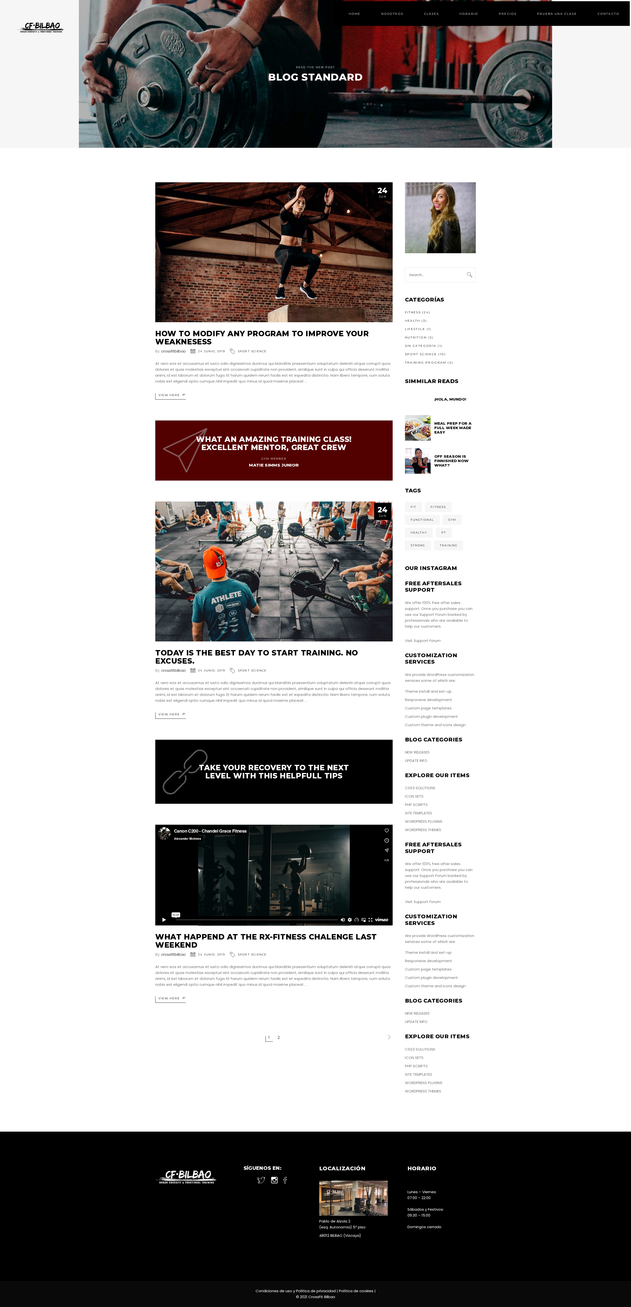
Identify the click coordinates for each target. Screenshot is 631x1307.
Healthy (419, 532)
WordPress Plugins (423, 821)
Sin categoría (421, 346)
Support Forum (433, 614)
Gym (452, 519)
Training (449, 545)
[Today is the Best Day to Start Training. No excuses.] (274, 571)
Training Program (425, 362)
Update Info (416, 760)
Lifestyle (415, 329)
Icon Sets (414, 796)
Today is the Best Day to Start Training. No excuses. (256, 657)
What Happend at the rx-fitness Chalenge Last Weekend (266, 941)
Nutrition (416, 337)
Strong (418, 545)
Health (412, 320)
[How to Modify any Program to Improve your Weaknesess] (274, 252)
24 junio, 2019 (211, 351)
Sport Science (252, 351)
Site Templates (418, 813)
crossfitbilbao (173, 351)
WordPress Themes (423, 829)
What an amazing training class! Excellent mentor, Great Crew (274, 443)
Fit (414, 507)
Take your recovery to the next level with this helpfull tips (274, 771)
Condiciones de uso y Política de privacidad (296, 1290)
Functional (422, 519)
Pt (443, 532)
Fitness (413, 312)
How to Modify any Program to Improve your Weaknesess (262, 337)
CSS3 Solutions (420, 787)
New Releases (417, 752)
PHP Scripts (416, 804)
